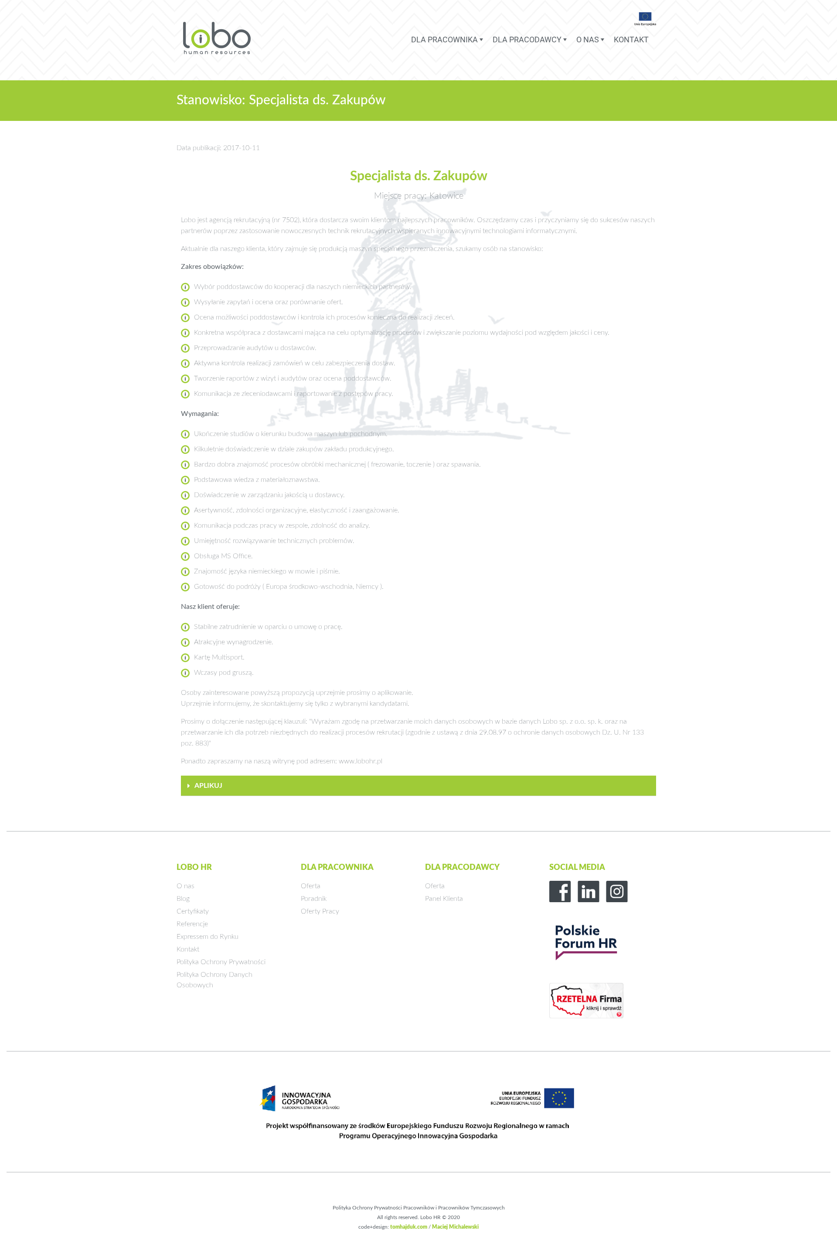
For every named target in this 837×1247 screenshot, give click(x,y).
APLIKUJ (208, 785)
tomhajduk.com (408, 1227)
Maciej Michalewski (455, 1227)
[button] (418, 786)
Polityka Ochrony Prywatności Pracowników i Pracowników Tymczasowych (419, 1207)
